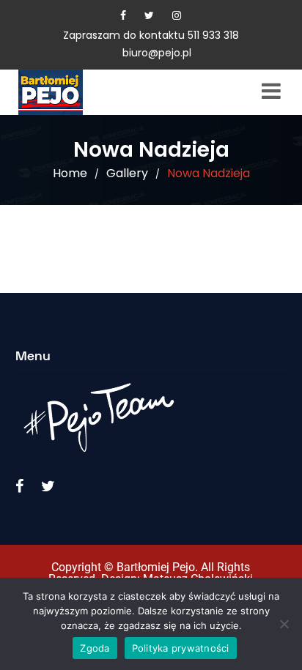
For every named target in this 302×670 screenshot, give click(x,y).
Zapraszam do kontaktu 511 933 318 (151, 35)
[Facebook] (123, 15)
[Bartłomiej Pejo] (73, 92)
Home (70, 173)
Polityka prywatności (180, 648)
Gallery (127, 173)
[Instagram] (176, 15)
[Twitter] (149, 15)
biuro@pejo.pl (156, 52)
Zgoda (94, 648)
